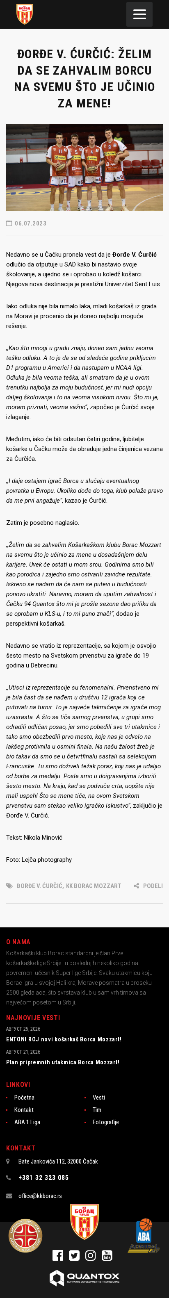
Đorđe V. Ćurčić (39, 886)
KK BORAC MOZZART (93, 886)
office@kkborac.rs (40, 1196)
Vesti (99, 1097)
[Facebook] (61, 1258)
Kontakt (24, 1110)
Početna (24, 1097)
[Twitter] (77, 1258)
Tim (97, 1110)
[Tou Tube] (109, 1258)
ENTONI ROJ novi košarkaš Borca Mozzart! (63, 1039)
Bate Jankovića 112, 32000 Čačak (58, 1161)
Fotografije (106, 1122)
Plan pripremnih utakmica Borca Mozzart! (62, 1062)
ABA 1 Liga (27, 1122)
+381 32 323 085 (43, 1178)
